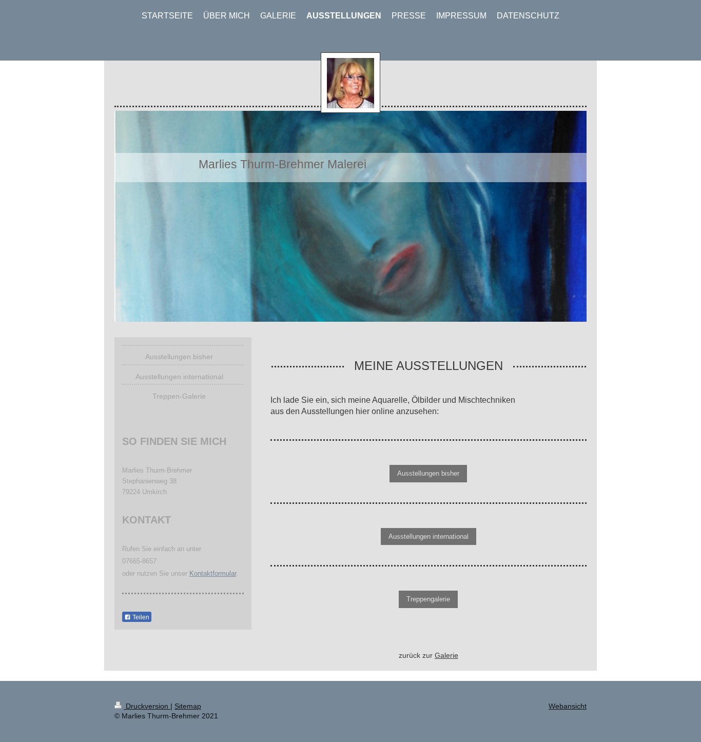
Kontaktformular (212, 573)
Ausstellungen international (428, 536)
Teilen (140, 617)
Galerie (446, 655)
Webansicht (568, 706)
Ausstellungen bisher (428, 473)
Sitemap (187, 706)
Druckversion (147, 706)
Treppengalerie (428, 599)
